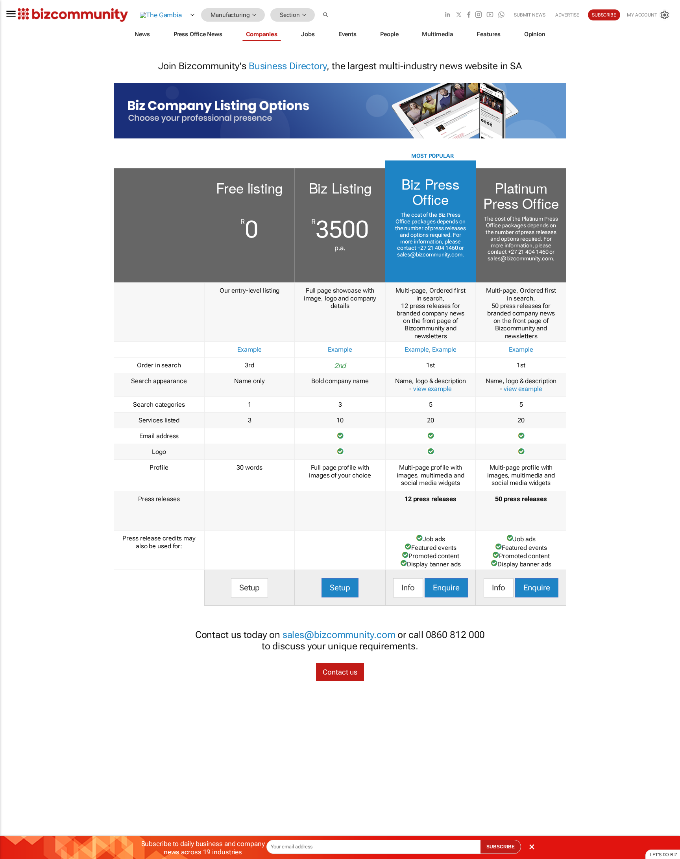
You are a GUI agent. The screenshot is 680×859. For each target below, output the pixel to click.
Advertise (567, 15)
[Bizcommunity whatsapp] (501, 15)
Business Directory (288, 66)
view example (432, 389)
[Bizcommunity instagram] (478, 15)
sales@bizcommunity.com (429, 254)
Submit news (529, 15)
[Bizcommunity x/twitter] (459, 15)
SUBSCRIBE (500, 847)
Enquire (446, 587)
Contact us (340, 672)
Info (408, 587)
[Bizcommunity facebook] (469, 15)
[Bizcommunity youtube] (490, 15)
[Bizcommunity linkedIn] (447, 15)
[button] (326, 15)
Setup (249, 587)
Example (249, 349)
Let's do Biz (663, 854)
